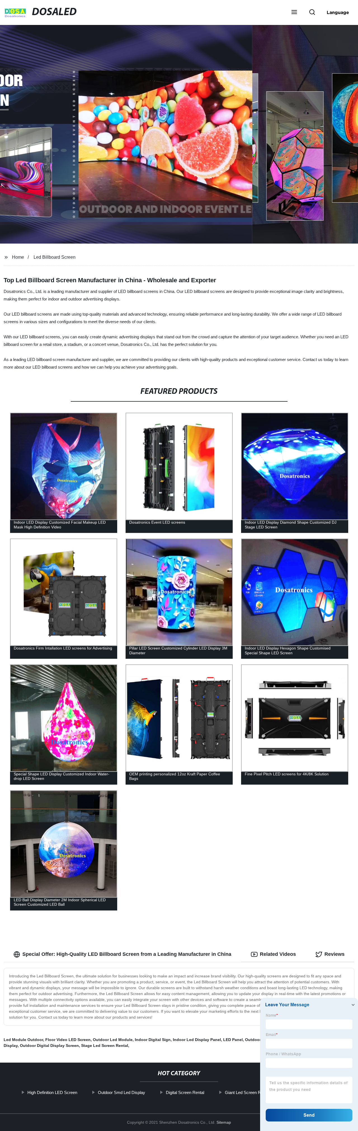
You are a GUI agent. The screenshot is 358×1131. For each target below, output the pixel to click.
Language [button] (338, 12)
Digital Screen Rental (185, 1092)
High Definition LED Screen (52, 1092)
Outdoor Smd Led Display (121, 1092)
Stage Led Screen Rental (104, 1045)
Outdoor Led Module (113, 1039)
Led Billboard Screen (55, 257)
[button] (294, 13)
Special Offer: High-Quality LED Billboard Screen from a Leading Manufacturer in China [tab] (126, 954)
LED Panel (233, 1039)
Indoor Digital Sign (153, 1039)
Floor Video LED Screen (68, 1039)
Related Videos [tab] (278, 954)
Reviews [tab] (334, 954)
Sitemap (223, 1122)
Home (18, 257)
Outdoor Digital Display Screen (49, 1045)
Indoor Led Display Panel (197, 1039)
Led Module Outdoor (23, 1039)
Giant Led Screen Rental (247, 1092)
